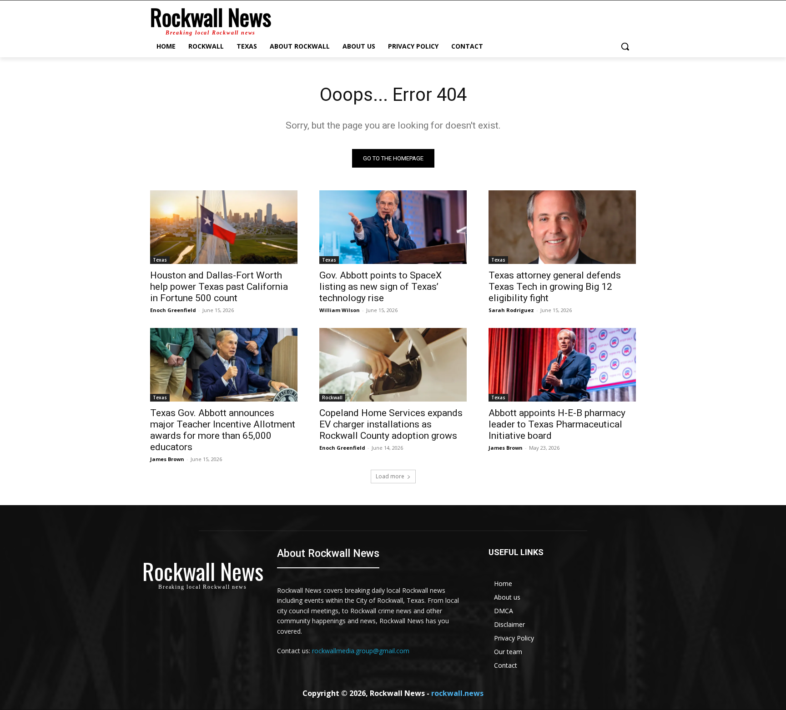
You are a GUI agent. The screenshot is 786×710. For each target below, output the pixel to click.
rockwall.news (457, 693)
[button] (625, 46)
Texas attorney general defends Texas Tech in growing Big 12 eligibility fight (555, 286)
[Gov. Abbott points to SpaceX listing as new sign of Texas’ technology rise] (393, 227)
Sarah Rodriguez (511, 310)
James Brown (167, 459)
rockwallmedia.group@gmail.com (360, 650)
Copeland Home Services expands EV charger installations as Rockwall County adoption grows (391, 424)
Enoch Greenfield (173, 310)
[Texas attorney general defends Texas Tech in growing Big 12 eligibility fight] (562, 227)
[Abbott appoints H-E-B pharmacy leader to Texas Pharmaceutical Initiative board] (562, 365)
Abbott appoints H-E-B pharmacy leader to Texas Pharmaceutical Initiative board (557, 424)
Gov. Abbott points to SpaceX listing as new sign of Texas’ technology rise (380, 286)
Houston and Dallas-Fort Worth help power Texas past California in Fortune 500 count (219, 286)
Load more (390, 476)
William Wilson (339, 310)
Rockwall (332, 397)
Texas (160, 260)
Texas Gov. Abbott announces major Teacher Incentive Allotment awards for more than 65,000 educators (222, 429)
